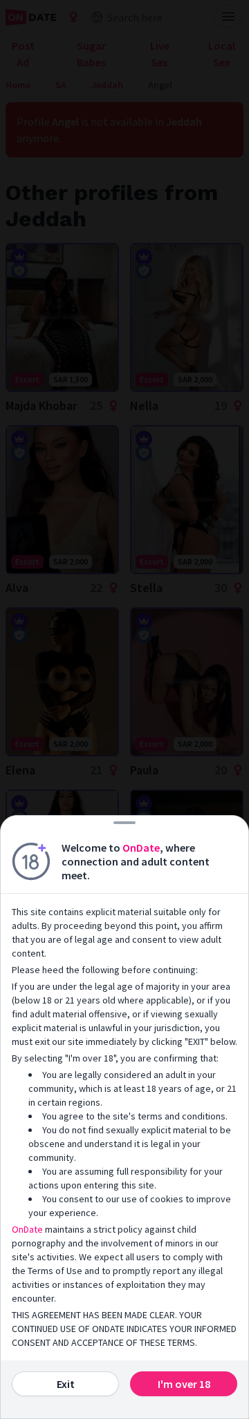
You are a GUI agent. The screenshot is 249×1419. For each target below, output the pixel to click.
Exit (66, 1384)
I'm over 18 (184, 1384)
